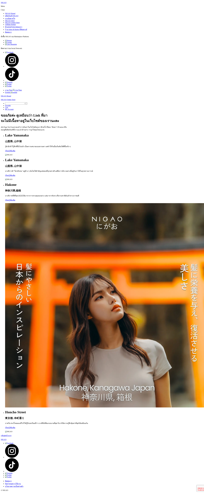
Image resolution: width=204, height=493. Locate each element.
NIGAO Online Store (12, 23)
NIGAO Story (10, 21)
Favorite (8, 105)
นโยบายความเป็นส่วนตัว (14, 486)
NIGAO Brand (10, 13)
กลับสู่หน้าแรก (6, 435)
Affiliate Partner (10, 24)
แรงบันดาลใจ (10, 18)
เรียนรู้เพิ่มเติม (10, 151)
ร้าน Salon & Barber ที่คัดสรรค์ (16, 29)
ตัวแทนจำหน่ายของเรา (13, 27)
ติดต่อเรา (8, 32)
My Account (9, 109)
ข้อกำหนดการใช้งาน (13, 484)
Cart (6, 107)
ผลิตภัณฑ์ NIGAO (11, 16)
